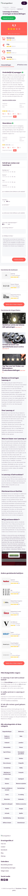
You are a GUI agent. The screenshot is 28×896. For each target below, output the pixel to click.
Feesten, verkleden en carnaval (7, 789)
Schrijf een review (22, 64)
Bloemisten (7, 799)
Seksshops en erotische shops (7, 773)
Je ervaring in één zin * (7, 227)
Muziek (7, 808)
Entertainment (21, 822)
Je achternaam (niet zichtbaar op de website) (13, 213)
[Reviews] (6, 3)
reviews (11, 716)
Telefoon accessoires (21, 804)
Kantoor (7, 783)
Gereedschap (7, 767)
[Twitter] (4, 879)
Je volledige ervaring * (7, 235)
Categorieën (6, 7)
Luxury (7, 794)
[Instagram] (7, 879)
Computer (21, 772)
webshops (3, 698)
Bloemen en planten (21, 783)
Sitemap (3, 856)
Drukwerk (7, 742)
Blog (2, 853)
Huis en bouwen (7, 763)
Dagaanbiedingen (6, 731)
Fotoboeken (21, 799)
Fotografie (21, 763)
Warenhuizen (21, 818)
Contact (3, 847)
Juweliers (21, 742)
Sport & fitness (7, 752)
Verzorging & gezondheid (21, 752)
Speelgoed (21, 778)
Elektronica (21, 731)
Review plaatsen (18, 259)
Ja (4, 201)
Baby (21, 736)
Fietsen (21, 747)
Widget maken (5, 871)
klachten (19, 491)
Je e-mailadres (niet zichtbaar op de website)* (13, 191)
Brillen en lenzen (7, 822)
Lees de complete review (9, 100)
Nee (9, 201)
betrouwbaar (17, 474)
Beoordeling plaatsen (7, 864)
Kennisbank (4, 850)
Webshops (13, 7)
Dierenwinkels (7, 747)
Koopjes (21, 808)
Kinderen (7, 758)
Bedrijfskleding (7, 818)
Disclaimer (19, 888)
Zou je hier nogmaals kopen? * (9, 222)
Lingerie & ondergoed (7, 804)
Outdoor (21, 758)
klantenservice (5, 486)
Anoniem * (4, 199)
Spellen (21, 813)
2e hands (7, 813)
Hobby (21, 767)
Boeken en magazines (10, 9)
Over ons (3, 843)
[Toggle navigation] (24, 3)
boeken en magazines (12, 700)
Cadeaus (7, 778)
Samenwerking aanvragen (8, 868)
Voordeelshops (21, 788)
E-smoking (21, 794)
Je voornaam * (5, 204)
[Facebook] (2, 879)
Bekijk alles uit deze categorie (14, 304)
